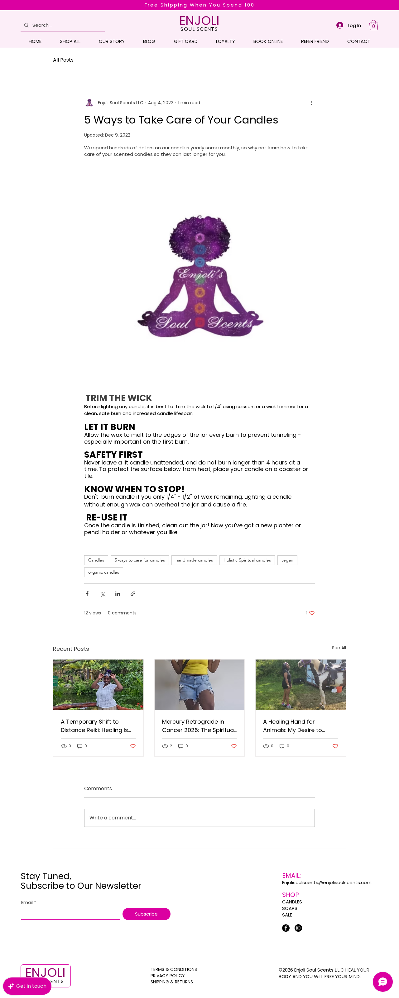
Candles (96, 560)
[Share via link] (133, 594)
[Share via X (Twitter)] (102, 594)
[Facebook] (286, 928)
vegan (287, 560)
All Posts (63, 60)
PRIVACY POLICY (168, 975)
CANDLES (292, 901)
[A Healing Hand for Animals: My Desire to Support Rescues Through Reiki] (301, 685)
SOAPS (289, 908)
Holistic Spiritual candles (247, 560)
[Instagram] (298, 928)
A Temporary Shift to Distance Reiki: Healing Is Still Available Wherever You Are (94, 726)
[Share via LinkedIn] (118, 594)
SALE (287, 915)
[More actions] (311, 102)
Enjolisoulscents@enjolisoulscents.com (327, 882)
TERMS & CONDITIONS (174, 969)
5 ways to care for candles (140, 560)
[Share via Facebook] (87, 594)
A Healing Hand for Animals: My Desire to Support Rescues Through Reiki (299, 726)
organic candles (103, 572)
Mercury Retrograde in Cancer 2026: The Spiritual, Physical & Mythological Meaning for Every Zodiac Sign (199, 726)
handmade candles (194, 560)
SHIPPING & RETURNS (172, 982)
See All (339, 648)
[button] (373, 25)
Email (28, 902)
